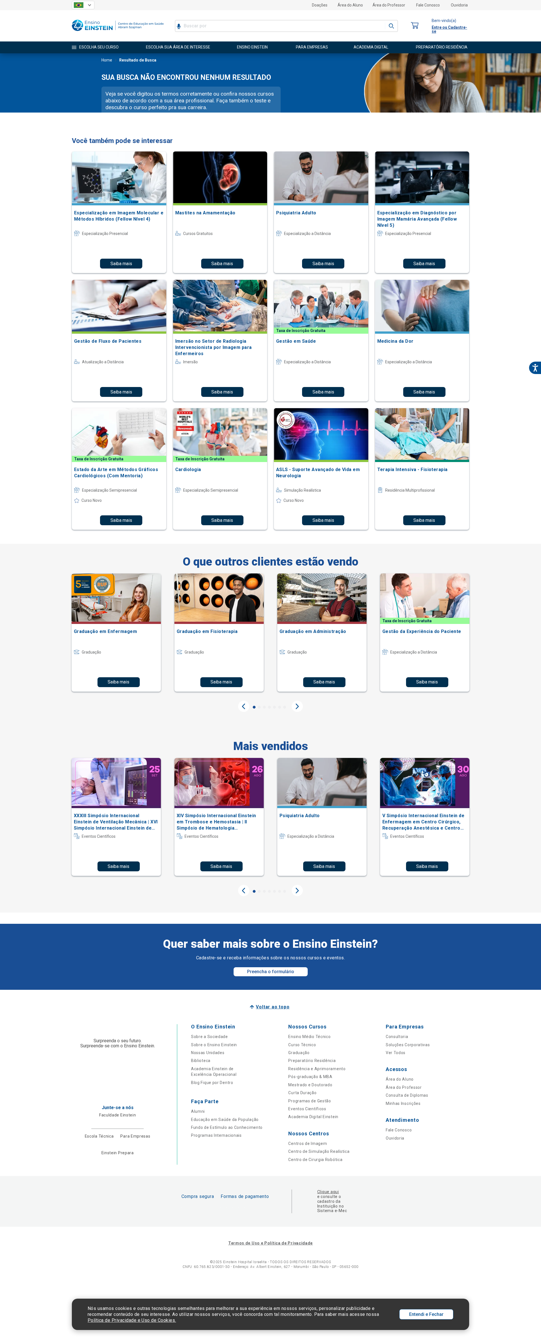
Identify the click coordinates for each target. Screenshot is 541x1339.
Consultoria (397, 1036)
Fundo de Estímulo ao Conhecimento (227, 1127)
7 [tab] (284, 707)
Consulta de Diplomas (407, 1095)
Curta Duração (302, 1092)
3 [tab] (264, 707)
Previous (243, 706)
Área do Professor (389, 5)
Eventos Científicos (307, 1109)
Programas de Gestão (309, 1101)
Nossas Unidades (208, 1052)
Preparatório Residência (312, 1060)
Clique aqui (328, 1192)
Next (297, 706)
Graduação (298, 1052)
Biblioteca (200, 1060)
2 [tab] (259, 707)
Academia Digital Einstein (313, 1116)
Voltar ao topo (272, 1007)
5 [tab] (274, 707)
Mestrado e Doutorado (310, 1085)
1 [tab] (254, 707)
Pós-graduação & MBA (310, 1076)
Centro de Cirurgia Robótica (315, 1159)
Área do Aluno (350, 5)
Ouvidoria (459, 5)
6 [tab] (279, 707)
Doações (319, 5)
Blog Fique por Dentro (212, 1082)
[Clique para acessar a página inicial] (118, 32)
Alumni (198, 1111)
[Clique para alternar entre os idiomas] (83, 5)
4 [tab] (269, 707)
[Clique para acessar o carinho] (414, 26)
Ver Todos (395, 1052)
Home (106, 60)
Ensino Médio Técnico (309, 1036)
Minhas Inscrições (403, 1103)
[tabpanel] (116, 632)
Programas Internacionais (216, 1135)
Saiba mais (121, 263)
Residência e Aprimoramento (316, 1069)
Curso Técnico (302, 1045)
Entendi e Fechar (426, 1314)
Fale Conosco (428, 5)
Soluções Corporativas (408, 1045)
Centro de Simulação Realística (318, 1151)
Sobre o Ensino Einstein (214, 1045)
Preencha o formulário (270, 971)
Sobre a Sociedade (209, 1036)
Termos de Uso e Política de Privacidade (270, 1243)
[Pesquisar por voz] (178, 26)
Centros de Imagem (307, 1143)
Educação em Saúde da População (225, 1119)
